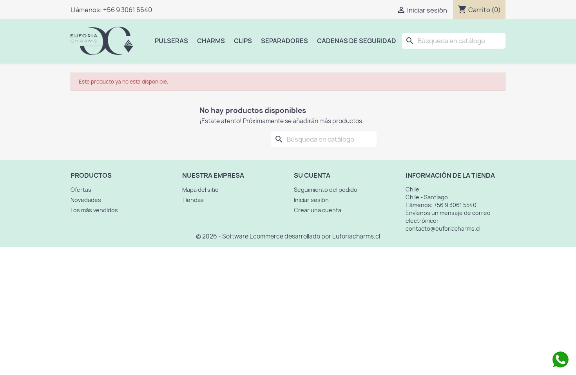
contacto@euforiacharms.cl (443, 228)
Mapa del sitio (200, 189)
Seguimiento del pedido (325, 189)
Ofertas (81, 189)
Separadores (284, 40)
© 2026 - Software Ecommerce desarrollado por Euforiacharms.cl (288, 236)
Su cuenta (312, 175)
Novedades (86, 200)
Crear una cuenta (317, 210)
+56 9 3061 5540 (127, 9)
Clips (243, 40)
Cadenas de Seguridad (356, 40)
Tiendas (193, 200)
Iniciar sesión (311, 200)
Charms (211, 40)
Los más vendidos (94, 210)
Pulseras (171, 40)
